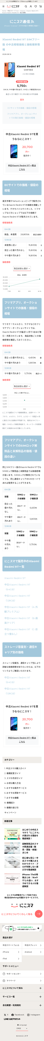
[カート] (41, 6)
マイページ (11, 980)
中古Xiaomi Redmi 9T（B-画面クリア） (21, 620)
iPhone (6, 952)
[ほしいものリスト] (36, 6)
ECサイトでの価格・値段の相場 (22, 108)
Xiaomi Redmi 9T (32, 11)
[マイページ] (31, 6)
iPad (5, 959)
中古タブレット (31, 945)
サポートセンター (14, 974)
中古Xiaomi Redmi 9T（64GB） (17, 587)
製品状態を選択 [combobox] (21, 268)
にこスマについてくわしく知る (17, 914)
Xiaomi (22, 11)
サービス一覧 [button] (9, 997)
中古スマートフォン (13, 11)
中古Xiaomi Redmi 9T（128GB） (17, 598)
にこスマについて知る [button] (13, 988)
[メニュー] (3, 6)
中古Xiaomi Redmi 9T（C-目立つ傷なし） (21, 631)
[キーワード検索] (26, 6)
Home (4, 11)
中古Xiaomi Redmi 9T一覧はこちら (22, 167)
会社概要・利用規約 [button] (12, 1005)
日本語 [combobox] (18, 1028)
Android (28, 952)
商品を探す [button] (8, 937)
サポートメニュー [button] (11, 966)
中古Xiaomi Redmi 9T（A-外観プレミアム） (21, 609)
